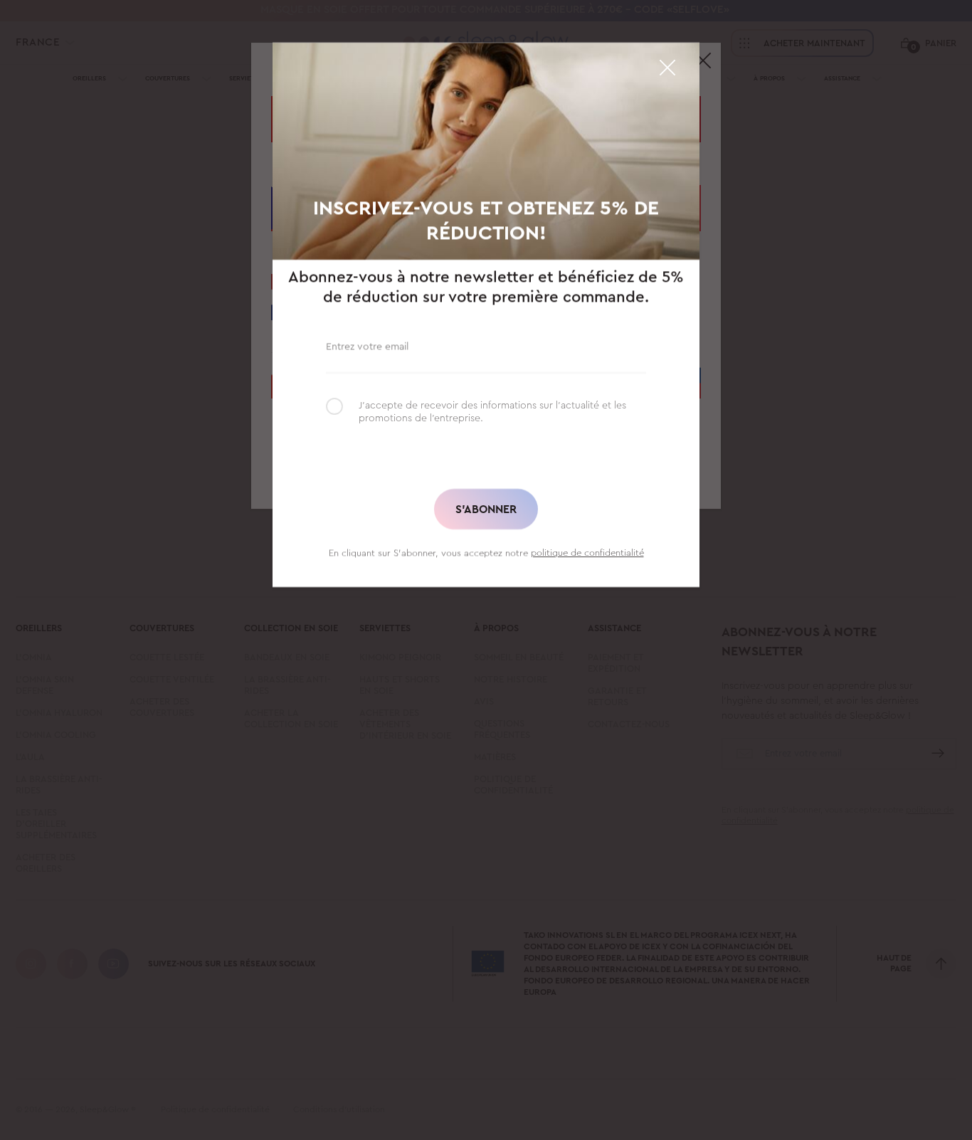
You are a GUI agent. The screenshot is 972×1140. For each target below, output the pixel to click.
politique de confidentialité (587, 552)
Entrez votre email (367, 345)
